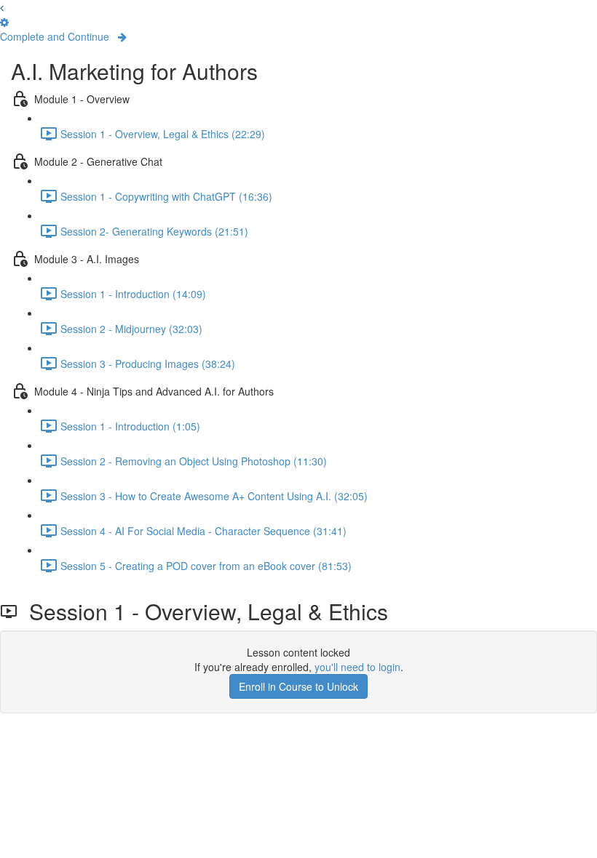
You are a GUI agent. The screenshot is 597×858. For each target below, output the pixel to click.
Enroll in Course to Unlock (298, 686)
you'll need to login (357, 666)
